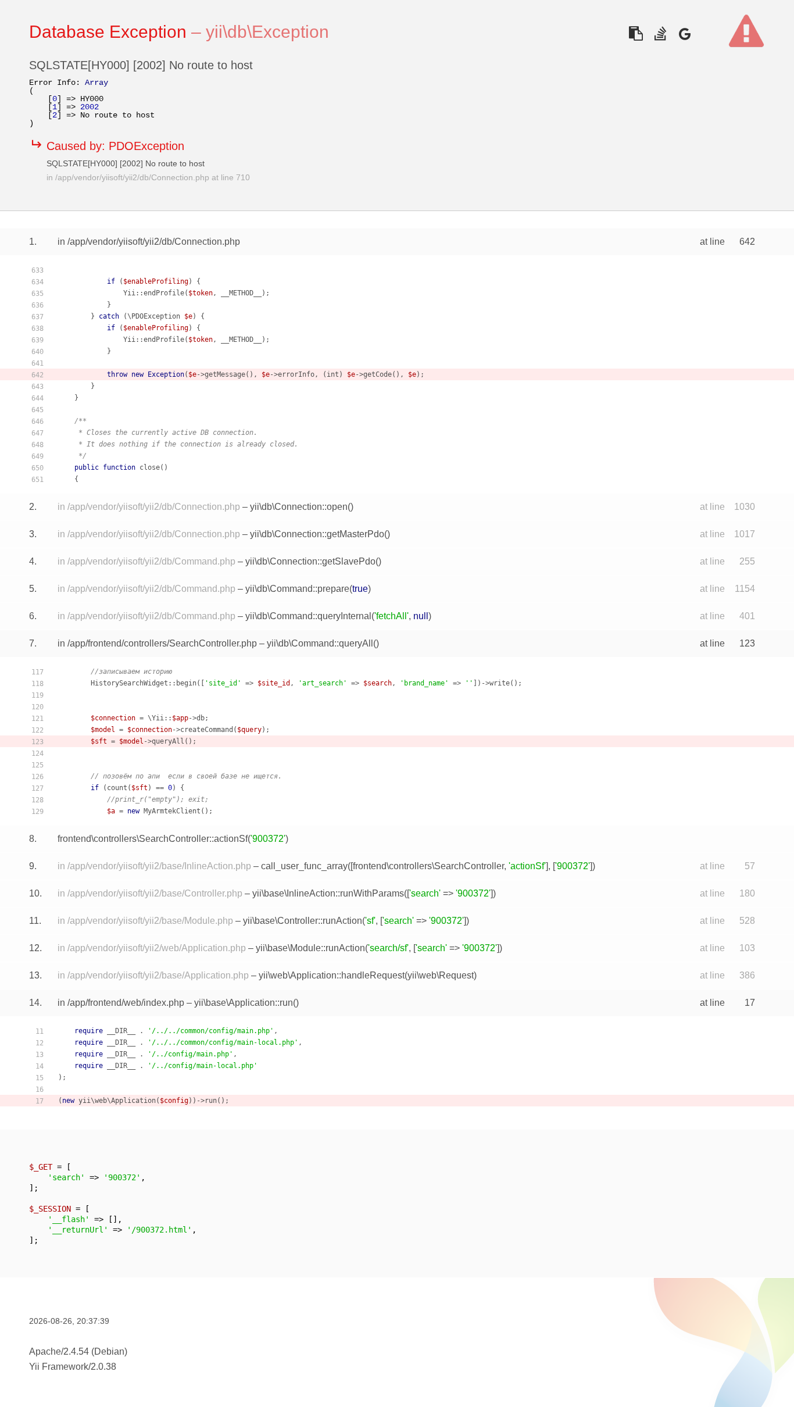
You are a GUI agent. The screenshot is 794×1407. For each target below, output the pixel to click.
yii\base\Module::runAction (310, 948)
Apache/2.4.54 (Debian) (78, 1351)
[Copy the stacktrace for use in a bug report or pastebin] (635, 33)
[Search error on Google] (684, 33)
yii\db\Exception (267, 31)
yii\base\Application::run (243, 1003)
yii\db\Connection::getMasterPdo (317, 534)
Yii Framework (58, 1367)
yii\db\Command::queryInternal (308, 616)
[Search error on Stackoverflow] (660, 33)
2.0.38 (103, 1367)
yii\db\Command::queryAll (320, 643)
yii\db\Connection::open (299, 507)
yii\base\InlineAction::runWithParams (328, 893)
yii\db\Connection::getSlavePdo (310, 561)
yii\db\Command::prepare (297, 589)
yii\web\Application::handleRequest (332, 975)
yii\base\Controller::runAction (302, 921)
